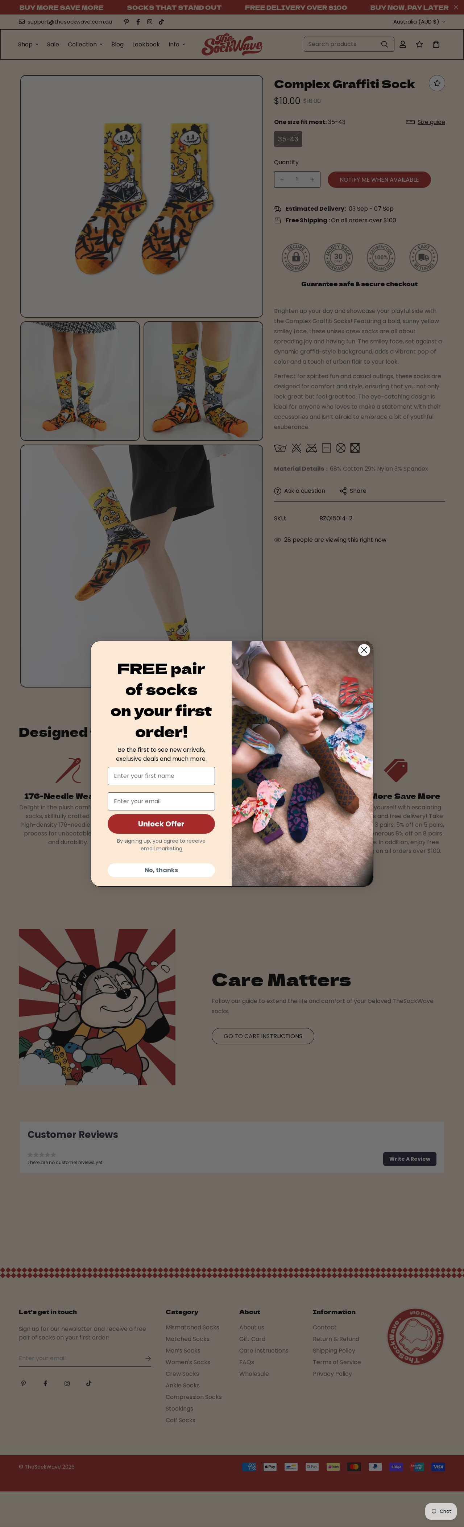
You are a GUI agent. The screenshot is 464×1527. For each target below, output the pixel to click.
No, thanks (161, 870)
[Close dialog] (364, 650)
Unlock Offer (161, 824)
